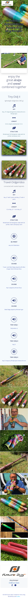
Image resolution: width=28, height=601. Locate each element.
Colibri (18, 596)
